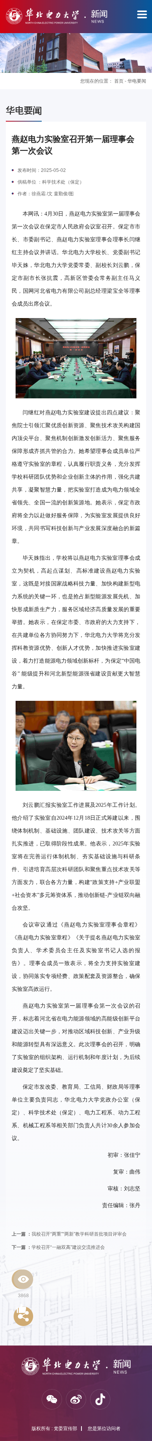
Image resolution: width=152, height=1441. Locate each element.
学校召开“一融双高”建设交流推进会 (58, 1247)
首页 (119, 81)
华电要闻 (136, 81)
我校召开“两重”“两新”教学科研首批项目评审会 (69, 1234)
